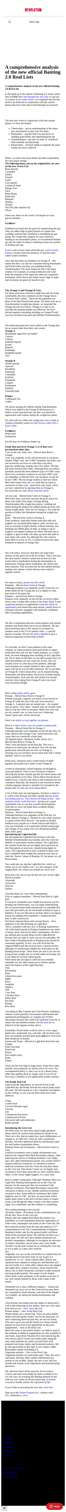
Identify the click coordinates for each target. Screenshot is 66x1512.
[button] (33, 16)
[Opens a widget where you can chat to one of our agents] (54, 1506)
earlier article (27, 99)
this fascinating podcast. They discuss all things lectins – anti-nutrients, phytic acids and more (32, 799)
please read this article (38, 490)
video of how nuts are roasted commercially (35, 725)
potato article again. (26, 693)
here (31, 1308)
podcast (47, 1022)
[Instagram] (16, 1492)
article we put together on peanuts (32, 720)
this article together (39, 634)
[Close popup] (4, 1508)
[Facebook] (7, 1492)
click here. (49, 1387)
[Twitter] (25, 1492)
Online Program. (27, 1392)
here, (25, 1308)
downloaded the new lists (36, 96)
